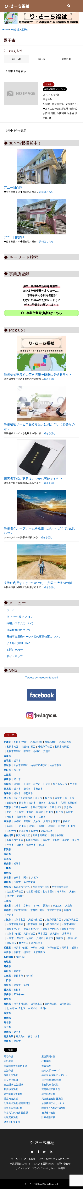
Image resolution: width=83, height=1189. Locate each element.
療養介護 (46, 1066)
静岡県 (7, 882)
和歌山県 (8, 957)
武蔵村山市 (47, 830)
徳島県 (7, 985)
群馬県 (7, 793)
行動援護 (46, 1061)
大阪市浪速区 (71, 919)
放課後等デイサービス (53, 1103)
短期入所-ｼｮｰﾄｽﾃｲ (51, 1070)
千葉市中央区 (21, 807)
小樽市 (36, 751)
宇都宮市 (38, 788)
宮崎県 (7, 1031)
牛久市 (73, 784)
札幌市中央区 (21, 742)
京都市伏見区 (37, 910)
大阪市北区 (19, 919)
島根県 (7, 966)
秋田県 (7, 770)
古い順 (41, 59)
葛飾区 (42, 826)
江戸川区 (21, 826)
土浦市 (27, 784)
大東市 (10, 938)
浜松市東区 (29, 882)
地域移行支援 (48, 1112)
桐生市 (17, 793)
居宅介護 (8, 1056)
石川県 (7, 858)
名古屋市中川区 (41, 887)
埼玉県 (7, 798)
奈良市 (17, 952)
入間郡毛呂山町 (69, 802)
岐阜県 (7, 877)
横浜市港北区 (23, 835)
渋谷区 (17, 821)
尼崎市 (65, 947)
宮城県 (7, 765)
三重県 (7, 901)
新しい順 (16, 59)
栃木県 (7, 788)
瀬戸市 (10, 896)
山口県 (7, 980)
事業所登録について (19, 630)
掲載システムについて (20, 623)
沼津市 (17, 882)
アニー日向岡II (14, 237)
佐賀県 (7, 1013)
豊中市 (20, 938)
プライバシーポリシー (43, 1168)
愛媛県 (7, 994)
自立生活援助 (11, 1080)
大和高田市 (39, 952)
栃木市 (17, 788)
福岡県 (7, 1003)
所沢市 (42, 802)
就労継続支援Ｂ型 (13, 1094)
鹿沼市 (27, 788)
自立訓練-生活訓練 (13, 1084)
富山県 (7, 854)
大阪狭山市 (71, 938)
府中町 (29, 975)
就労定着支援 (48, 1094)
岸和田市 (67, 933)
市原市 (10, 816)
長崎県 (7, 1017)
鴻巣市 (58, 798)
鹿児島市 (20, 1036)
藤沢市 (46, 840)
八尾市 (39, 938)
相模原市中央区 (15, 840)
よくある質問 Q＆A (18, 643)
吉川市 (32, 802)
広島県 (7, 975)
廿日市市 (18, 975)
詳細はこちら (46, 192)
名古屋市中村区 (22, 887)
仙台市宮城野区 (38, 765)
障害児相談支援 (12, 1122)
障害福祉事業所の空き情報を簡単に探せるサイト (38, 374)
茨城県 (7, 784)
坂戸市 (48, 798)
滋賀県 (7, 905)
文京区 (36, 821)
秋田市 (17, 770)
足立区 (32, 826)
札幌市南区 (12, 746)
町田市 (71, 826)
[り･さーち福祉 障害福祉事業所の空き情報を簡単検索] (17, 5)
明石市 (75, 947)
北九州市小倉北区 (16, 1008)
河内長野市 (37, 943)
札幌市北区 (36, 742)
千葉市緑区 (55, 807)
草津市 (36, 905)
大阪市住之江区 (51, 929)
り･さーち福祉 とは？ (20, 616)
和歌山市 (20, 957)
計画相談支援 (48, 1117)
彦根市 (27, 905)
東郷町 (20, 896)
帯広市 (27, 751)
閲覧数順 (66, 59)
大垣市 (34, 877)
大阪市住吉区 (14, 929)
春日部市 (11, 802)
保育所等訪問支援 (13, 1108)
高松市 (17, 989)
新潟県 (7, 849)
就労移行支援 (11, 1089)
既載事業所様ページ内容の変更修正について (34, 636)
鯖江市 (17, 863)
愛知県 (7, 887)
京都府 (7, 910)
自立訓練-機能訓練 (51, 1080)
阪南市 (59, 938)
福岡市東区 (36, 1003)
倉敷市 (17, 971)
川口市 (38, 798)
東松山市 (53, 802)
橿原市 (27, 952)
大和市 (56, 840)
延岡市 (17, 1031)
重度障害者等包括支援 (15, 1066)
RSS (51, 1151)
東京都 (7, 821)
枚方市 (29, 938)
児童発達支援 (11, 1098)
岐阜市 (17, 877)
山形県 (7, 774)
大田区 (46, 821)
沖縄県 (7, 1041)
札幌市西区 (65, 742)
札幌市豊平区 (14, 751)
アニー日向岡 (13, 187)
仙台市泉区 (55, 765)
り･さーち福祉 (33, 1184)
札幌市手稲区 (45, 746)
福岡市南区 (65, 1003)
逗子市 (75, 840)
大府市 (72, 891)
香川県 (7, 989)
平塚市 (10, 844)
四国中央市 (19, 994)
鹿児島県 (8, 1036)
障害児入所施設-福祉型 (53, 1108)
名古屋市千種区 (15, 891)
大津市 (17, 905)
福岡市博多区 (21, 1003)
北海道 (7, 742)
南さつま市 (34, 1036)
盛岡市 (17, 760)
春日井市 (61, 891)
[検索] (68, 6)
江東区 (56, 821)
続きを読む (49, 379)
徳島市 (17, 985)
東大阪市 (54, 933)
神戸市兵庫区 (37, 947)
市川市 (32, 816)
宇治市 (10, 915)
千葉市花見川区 (38, 807)
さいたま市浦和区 (23, 798)
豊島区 (27, 821)
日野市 (34, 830)
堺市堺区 (42, 933)
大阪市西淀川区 (34, 924)
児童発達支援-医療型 (52, 1098)
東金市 (29, 812)
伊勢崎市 (28, 793)
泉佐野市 (23, 943)
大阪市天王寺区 (53, 919)
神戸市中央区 (21, 947)
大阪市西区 (29, 933)
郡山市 (17, 779)
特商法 (61, 1168)
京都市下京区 (54, 910)
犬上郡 (68, 905)
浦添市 (17, 1041)
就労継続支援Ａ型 (51, 1089)
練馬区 (51, 826)
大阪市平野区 (69, 929)
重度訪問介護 (48, 1056)
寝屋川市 (11, 943)
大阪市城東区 (69, 924)
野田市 (49, 812)
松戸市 (59, 812)
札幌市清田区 (62, 746)
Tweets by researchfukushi (41, 677)
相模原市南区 (33, 840)
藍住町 (27, 985)
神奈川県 (8, 835)
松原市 (49, 938)
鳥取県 (7, 961)
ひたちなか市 (60, 784)
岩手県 (7, 760)
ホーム (11, 610)
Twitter (32, 1151)
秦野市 (65, 840)
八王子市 (23, 830)
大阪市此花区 (35, 919)
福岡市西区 (51, 1003)
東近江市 (57, 905)
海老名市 (31, 844)
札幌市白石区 (28, 746)
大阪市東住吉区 (32, 929)
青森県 (7, 756)
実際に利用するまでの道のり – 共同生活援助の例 (38, 583)
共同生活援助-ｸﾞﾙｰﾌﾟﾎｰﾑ (54, 1075)
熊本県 (7, 1022)
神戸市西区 (53, 947)
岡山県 (7, 971)
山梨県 (7, 868)
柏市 (9, 812)
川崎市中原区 (57, 835)
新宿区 (10, 826)
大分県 (7, 1027)
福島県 (7, 779)
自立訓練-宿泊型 (50, 1084)
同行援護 (8, 1061)
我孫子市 (21, 816)
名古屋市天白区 (60, 887)
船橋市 (39, 812)
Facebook (38, 1151)
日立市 (46, 784)
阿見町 (17, 784)
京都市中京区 (21, 910)
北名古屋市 (48, 891)
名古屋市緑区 (33, 891)
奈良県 (7, 952)
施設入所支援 (11, 1075)
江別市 (46, 751)
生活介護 (8, 1070)
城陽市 (67, 910)
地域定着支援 (11, 1117)
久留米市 (32, 1008)
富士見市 (69, 798)
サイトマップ (15, 656)
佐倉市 (42, 816)
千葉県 (7, 807)
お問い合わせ (15, 649)
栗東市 (46, 905)
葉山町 (42, 844)
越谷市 (22, 802)
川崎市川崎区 (40, 835)
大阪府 (7, 919)
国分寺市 (11, 830)
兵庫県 (7, 947)
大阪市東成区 (52, 924)
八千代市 (19, 812)
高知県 (7, 999)
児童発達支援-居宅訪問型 (17, 1103)
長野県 (7, 872)
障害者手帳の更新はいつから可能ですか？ (33, 478)
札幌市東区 (51, 742)
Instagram (44, 1151)
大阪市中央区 (14, 933)
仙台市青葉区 (21, 765)
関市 (26, 877)
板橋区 (66, 821)
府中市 (61, 826)
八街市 (69, 812)
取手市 (36, 784)
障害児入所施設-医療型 (16, 1112)
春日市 (43, 1008)
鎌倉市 (20, 844)
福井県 (7, 863)
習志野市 (68, 807)
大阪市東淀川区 (15, 924)
